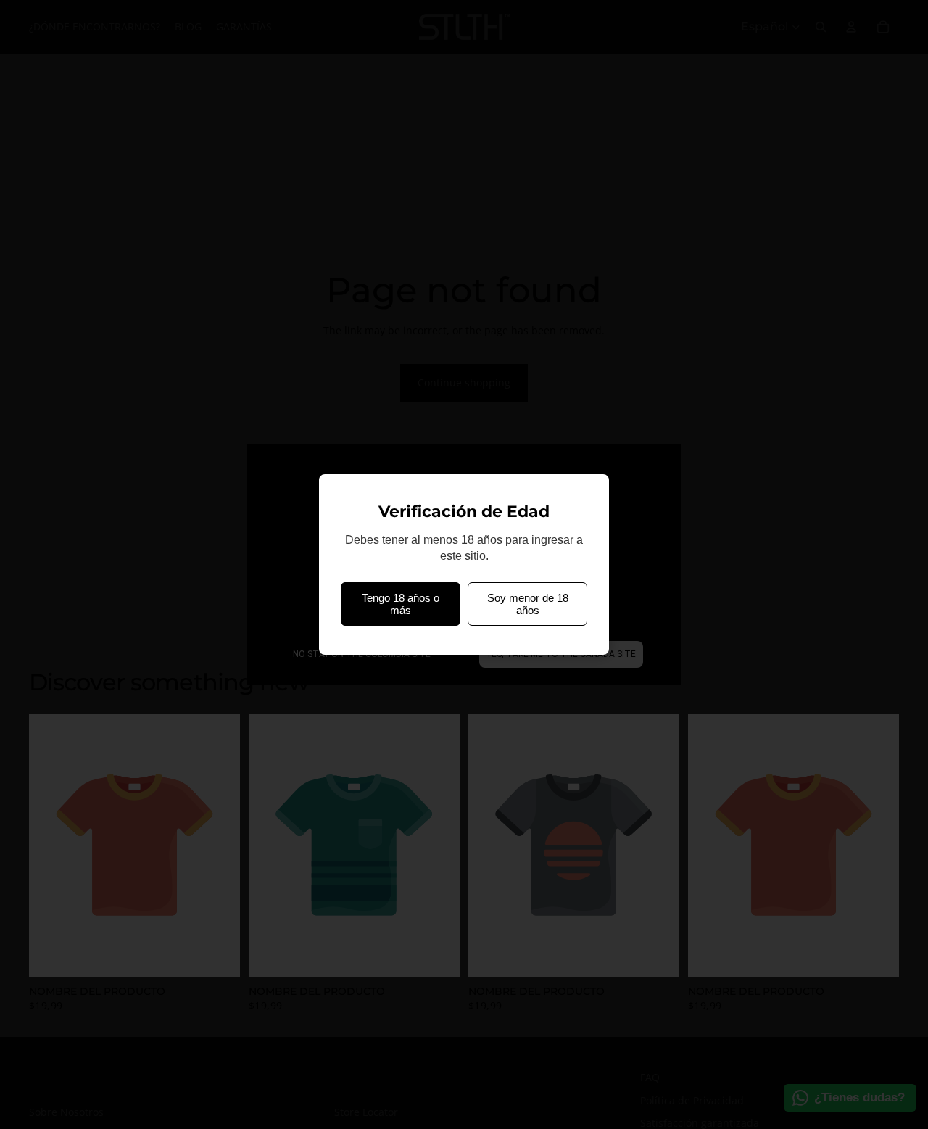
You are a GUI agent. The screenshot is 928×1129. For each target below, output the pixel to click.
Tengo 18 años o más (400, 604)
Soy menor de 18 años (527, 604)
